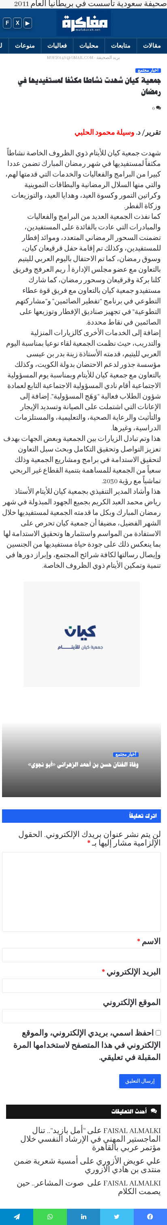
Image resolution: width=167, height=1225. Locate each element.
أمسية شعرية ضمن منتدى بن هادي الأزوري (87, 1166)
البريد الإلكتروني (131, 972)
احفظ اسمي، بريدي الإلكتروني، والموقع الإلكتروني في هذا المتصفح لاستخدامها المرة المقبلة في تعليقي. (87, 1046)
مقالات (152, 45)
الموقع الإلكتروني (132, 1003)
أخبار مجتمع (148, 70)
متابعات (121, 45)
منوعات (25, 45)
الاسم (149, 942)
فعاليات (57, 45)
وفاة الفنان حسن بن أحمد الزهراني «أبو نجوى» (83, 764)
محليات (88, 45)
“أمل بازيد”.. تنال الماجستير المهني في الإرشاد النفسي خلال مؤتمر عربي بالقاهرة (90, 1139)
